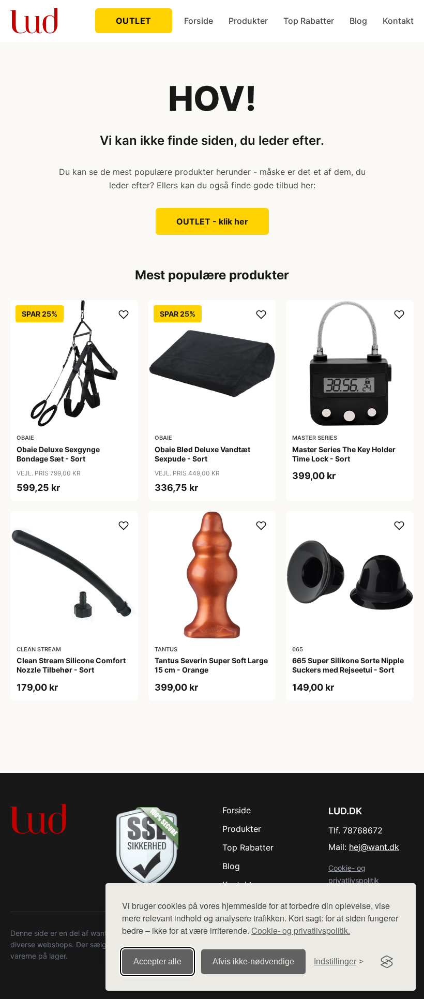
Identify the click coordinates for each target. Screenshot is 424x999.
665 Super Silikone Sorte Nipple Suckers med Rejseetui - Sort (348, 665)
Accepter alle (157, 961)
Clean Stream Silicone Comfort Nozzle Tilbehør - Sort (71, 665)
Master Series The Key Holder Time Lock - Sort (344, 454)
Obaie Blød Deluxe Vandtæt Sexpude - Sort (202, 454)
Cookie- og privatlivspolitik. (300, 930)
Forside (198, 21)
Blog (358, 21)
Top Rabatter (308, 21)
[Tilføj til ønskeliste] (123, 314)
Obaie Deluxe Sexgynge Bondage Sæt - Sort (58, 454)
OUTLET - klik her (212, 221)
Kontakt (398, 21)
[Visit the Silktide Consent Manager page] (386, 961)
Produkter (248, 21)
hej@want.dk (374, 847)
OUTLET (134, 21)
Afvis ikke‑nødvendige (253, 961)
